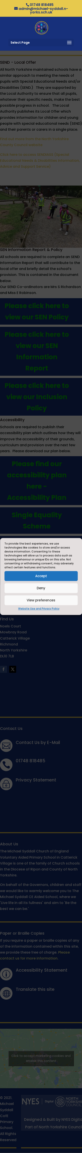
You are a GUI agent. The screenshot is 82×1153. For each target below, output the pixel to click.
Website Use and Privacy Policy (38, 608)
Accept (41, 576)
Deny (41, 588)
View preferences (41, 600)
